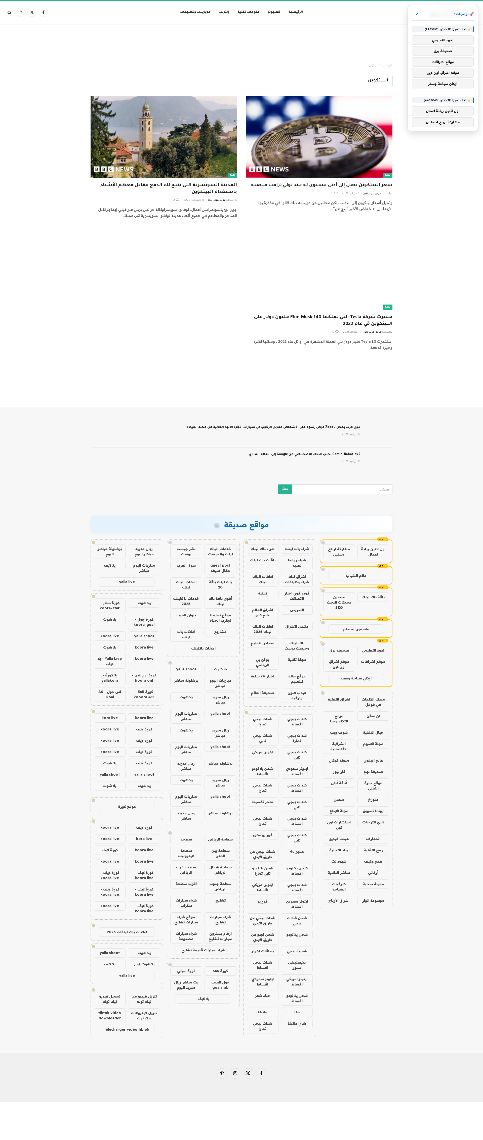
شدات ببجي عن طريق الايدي (262, 854)
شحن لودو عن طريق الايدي (262, 937)
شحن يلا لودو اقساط (262, 771)
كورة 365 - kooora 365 (144, 694)
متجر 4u (297, 851)
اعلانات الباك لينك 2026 (262, 629)
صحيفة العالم (262, 692)
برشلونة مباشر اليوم (110, 551)
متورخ (373, 799)
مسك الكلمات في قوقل (373, 702)
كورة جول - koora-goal (144, 622)
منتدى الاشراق (296, 626)
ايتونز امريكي (262, 752)
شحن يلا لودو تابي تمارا (262, 871)
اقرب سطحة (186, 883)
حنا (297, 1012)
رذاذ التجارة (338, 850)
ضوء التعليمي (373, 650)
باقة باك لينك (373, 597)
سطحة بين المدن (220, 853)
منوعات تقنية (248, 12)
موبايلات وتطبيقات (195, 12)
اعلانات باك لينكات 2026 (127, 932)
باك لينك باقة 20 (220, 584)
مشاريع (220, 631)
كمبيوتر (274, 12)
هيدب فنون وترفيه (297, 695)
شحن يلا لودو (297, 934)
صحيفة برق (339, 650)
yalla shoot (186, 669)
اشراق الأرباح (338, 900)
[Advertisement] (241, 43)
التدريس (297, 610)
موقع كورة (127, 806)
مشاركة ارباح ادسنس (339, 552)
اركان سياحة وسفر (356, 678)
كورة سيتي (186, 971)
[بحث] (10, 12)
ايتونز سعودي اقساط (297, 771)
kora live (110, 718)
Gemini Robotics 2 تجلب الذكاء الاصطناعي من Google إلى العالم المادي (304, 454)
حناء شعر (262, 995)
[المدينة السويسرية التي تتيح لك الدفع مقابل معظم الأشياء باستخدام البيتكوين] (164, 137)
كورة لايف (144, 729)
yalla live (127, 582)
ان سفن (373, 716)
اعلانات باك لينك (186, 634)
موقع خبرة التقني (373, 785)
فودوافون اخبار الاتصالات (296, 596)
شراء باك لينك (297, 549)
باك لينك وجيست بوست (297, 646)
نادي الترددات (373, 822)
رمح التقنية (373, 850)
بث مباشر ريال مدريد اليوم (186, 985)
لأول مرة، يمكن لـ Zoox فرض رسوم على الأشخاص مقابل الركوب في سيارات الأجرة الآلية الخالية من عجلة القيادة (273, 427)
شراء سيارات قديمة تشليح (203, 950)
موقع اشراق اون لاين (339, 664)
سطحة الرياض (220, 839)
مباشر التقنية (339, 872)
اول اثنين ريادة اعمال (373, 552)
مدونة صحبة (373, 884)
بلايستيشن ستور (297, 965)
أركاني (373, 872)
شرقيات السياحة (339, 886)
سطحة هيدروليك (186, 853)
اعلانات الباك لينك (262, 579)
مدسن (339, 799)
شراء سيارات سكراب (186, 903)
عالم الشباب (356, 575)
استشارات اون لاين (339, 825)
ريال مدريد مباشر (220, 700)
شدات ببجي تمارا (262, 721)
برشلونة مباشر (186, 680)
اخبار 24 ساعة (262, 676)
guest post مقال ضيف (220, 568)
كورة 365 (220, 971)
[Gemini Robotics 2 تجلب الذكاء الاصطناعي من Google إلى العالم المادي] (378, 461)
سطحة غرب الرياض (186, 870)
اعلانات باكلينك (203, 648)
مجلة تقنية (297, 659)
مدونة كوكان (339, 760)
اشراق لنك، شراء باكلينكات (297, 579)
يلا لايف (203, 999)
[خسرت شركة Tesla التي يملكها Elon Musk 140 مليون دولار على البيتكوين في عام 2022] (319, 269)
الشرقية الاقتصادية (338, 746)
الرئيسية (296, 12)
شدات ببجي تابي (262, 738)
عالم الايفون (373, 760)
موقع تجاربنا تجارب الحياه (220, 618)
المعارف (373, 838)
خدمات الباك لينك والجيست (220, 551)
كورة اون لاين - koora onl (144, 678)
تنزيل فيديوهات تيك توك (144, 1015)
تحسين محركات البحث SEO (339, 602)
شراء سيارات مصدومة (186, 936)
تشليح (220, 900)
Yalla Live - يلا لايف (110, 661)
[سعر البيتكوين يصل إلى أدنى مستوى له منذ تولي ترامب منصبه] (319, 137)
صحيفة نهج (373, 771)
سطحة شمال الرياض (220, 870)
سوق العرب (186, 565)
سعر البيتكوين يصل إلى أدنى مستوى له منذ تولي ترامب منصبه (321, 185)
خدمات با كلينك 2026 (186, 601)
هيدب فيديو (339, 838)
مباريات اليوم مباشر (220, 683)
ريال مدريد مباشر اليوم (144, 551)
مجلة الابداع (339, 811)
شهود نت (338, 861)
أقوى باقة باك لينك (220, 601)
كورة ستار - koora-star (110, 605)
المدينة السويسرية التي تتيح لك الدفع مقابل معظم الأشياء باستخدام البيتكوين (168, 189)
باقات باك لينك (262, 560)
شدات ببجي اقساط (297, 721)
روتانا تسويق (373, 811)
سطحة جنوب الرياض (220, 886)
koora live (109, 636)
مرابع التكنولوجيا (339, 718)
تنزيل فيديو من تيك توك (144, 999)
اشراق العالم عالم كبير (262, 612)
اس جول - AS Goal (109, 694)
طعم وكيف (373, 861)
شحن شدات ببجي (297, 920)
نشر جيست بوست (186, 551)
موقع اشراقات (373, 661)
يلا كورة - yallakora (109, 678)
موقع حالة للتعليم (297, 679)
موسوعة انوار (373, 900)
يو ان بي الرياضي (262, 662)
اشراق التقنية (339, 699)
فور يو (262, 901)
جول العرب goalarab (220, 985)
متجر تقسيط (262, 802)
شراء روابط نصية (297, 563)
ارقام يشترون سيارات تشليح (220, 936)
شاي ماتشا (297, 1023)
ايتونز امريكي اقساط (262, 887)
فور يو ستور (262, 835)
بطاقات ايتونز (262, 951)
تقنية (387, 175)
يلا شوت (220, 669)
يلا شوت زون (144, 964)
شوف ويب (339, 732)
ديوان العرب (186, 615)
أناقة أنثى (339, 783)
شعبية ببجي (297, 951)
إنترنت (224, 12)
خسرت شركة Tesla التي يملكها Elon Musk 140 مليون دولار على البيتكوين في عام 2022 (323, 321)
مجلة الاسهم (373, 743)
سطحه (186, 839)
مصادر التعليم (262, 643)
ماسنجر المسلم (356, 629)
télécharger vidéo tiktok (126, 1029)
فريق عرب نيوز (372, 193)
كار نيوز (339, 771)
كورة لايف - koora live (144, 875)
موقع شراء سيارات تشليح (186, 919)
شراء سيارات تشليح (220, 919)
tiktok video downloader (109, 1015)
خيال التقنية (373, 732)
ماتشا (262, 1012)
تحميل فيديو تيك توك (109, 999)
